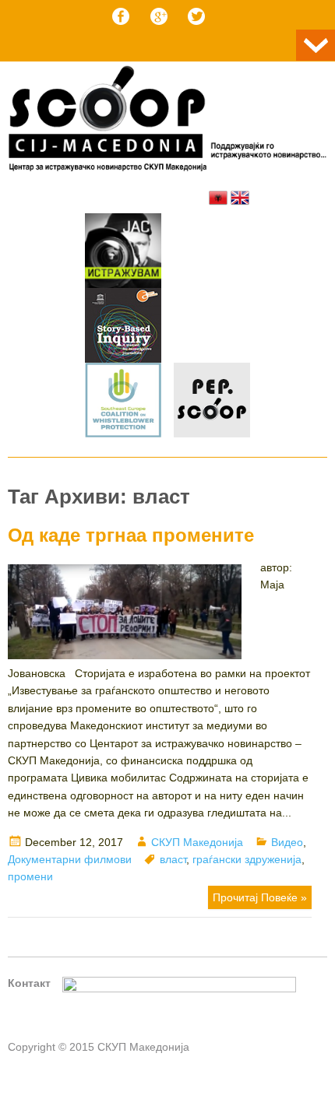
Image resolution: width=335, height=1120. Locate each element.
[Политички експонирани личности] (212, 402)
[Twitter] (196, 16)
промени (30, 876)
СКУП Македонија (197, 842)
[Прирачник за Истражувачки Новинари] (123, 327)
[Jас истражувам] (123, 253)
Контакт (29, 983)
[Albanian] (218, 197)
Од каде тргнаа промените (131, 535)
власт (173, 859)
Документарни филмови (70, 859)
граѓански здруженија (247, 859)
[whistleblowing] (123, 402)
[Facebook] (120, 16)
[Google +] (159, 16)
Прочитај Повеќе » (260, 897)
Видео (287, 842)
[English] (240, 197)
